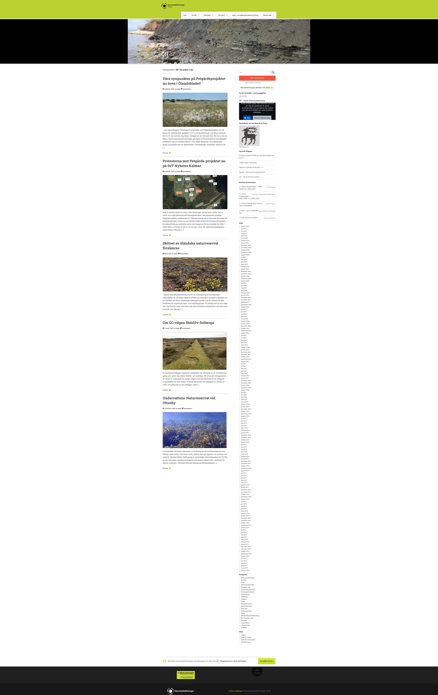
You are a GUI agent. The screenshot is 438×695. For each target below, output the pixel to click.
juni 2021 (244, 366)
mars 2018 (244, 454)
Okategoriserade (246, 611)
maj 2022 (244, 340)
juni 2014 (244, 561)
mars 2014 (244, 568)
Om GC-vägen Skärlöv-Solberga (188, 322)
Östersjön (244, 620)
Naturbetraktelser (246, 606)
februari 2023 (245, 321)
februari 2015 (245, 542)
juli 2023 (243, 309)
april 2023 (244, 316)
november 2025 (246, 247)
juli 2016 (243, 501)
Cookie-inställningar (235, 691)
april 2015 (244, 537)
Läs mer (165, 153)
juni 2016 (244, 504)
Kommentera (187, 89)
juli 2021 (243, 364)
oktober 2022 (245, 328)
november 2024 (246, 274)
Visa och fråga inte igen (262, 118)
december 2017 (246, 461)
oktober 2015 (245, 523)
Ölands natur (267, 15)
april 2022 (244, 342)
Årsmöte (243, 580)
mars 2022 (244, 345)
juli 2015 (243, 530)
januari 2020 (245, 407)
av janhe (177, 89)
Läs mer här (243, 96)
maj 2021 (244, 369)
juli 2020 (243, 392)
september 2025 (246, 252)
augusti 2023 (245, 307)
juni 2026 (244, 231)
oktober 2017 (245, 466)
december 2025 (246, 245)
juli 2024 (243, 283)
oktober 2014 (245, 551)
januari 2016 (245, 516)
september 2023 (246, 305)
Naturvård (244, 608)
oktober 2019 (245, 411)
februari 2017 (245, 485)
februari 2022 (245, 347)
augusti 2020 (245, 390)
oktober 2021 (245, 357)
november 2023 (246, 300)
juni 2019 (244, 421)
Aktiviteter (207, 15)
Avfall (243, 582)
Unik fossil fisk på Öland (249, 217)
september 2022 (246, 331)
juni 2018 (244, 447)
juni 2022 (244, 338)
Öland (243, 613)
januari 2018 (245, 459)
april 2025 (244, 262)
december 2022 (246, 326)
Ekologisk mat (245, 587)
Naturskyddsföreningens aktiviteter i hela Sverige (255, 88)
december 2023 (246, 297)
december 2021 (246, 352)
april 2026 (244, 236)
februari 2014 (245, 570)
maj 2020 (244, 397)
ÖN (165, 54)
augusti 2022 (245, 333)
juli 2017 (243, 473)
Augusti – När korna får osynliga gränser (252, 172)
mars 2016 (244, 511)
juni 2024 (244, 285)
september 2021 (246, 359)
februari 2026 (245, 240)
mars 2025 (244, 264)
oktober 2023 (245, 302)
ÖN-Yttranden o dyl (247, 618)
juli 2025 (243, 257)
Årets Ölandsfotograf (247, 578)
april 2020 (244, 399)
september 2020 (246, 387)
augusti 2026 (245, 226)
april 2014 (244, 565)
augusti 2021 (245, 361)
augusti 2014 (245, 556)
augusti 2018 (245, 442)
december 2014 (246, 546)
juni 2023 (244, 312)
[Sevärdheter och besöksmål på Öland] (249, 135)
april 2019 (244, 425)
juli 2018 (243, 444)
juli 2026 (243, 229)
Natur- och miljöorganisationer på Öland (245, 15)
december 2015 (246, 518)
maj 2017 (244, 478)
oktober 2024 (245, 276)
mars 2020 (244, 402)
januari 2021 (245, 378)
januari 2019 (245, 433)
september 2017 (246, 468)
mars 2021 (244, 373)
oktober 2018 (245, 440)
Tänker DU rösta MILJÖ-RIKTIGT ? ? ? (251, 167)
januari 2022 (245, 350)
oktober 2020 (245, 385)
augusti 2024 (245, 281)
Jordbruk (244, 599)
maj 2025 (244, 259)
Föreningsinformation (248, 592)
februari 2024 (245, 293)
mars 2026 (244, 238)
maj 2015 (244, 535)
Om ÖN (194, 15)
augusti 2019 (245, 416)
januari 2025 (245, 269)
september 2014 (246, 554)
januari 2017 (245, 487)
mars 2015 (244, 539)
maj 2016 (244, 506)
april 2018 (244, 452)
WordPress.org (245, 642)
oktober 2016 (245, 494)
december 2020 (246, 380)
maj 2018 (244, 449)
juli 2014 (243, 558)
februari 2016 (245, 513)
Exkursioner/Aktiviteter (248, 589)
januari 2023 (245, 323)
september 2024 (246, 278)
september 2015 (246, 525)
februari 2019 (245, 430)
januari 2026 (245, 243)
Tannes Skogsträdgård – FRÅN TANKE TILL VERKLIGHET (249, 196)
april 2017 (244, 480)
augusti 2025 (245, 255)
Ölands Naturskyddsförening (250, 616)
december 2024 (246, 271)
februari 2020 (245, 404)
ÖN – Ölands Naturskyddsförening (252, 101)
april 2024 (244, 290)
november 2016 (246, 492)
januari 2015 (245, 544)
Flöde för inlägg (246, 637)
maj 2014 (244, 563)
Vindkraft (244, 627)
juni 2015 (244, 532)
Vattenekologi (245, 625)
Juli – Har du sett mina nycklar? (249, 177)
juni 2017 (244, 475)
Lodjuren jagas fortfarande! (248, 162)
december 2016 (246, 490)
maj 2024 (244, 288)
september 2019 (246, 414)
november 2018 (246, 437)
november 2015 (246, 520)
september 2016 (246, 497)
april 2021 (244, 371)
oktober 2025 (245, 250)
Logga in (243, 635)
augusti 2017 (245, 471)
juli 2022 (243, 335)
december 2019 (246, 409)
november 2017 (246, 463)
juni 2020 (244, 395)
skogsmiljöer (245, 623)
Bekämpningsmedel (247, 585)
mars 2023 (244, 319)
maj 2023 (244, 314)
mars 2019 (244, 428)
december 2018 (246, 435)
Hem (185, 15)
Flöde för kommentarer (248, 640)
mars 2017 (244, 482)
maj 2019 (244, 423)
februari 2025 (245, 267)
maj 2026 (244, 233)
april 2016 (244, 508)
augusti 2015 (245, 527)
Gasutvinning (245, 594)
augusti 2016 (245, 499)
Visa (248, 118)
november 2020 (246, 383)
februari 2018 (245, 456)
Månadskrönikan (246, 604)
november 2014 (246, 549)
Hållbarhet (244, 597)
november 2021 (246, 354)
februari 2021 (245, 376)
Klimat (243, 601)
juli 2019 (243, 418)
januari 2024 (245, 295)
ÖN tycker (221, 15)
